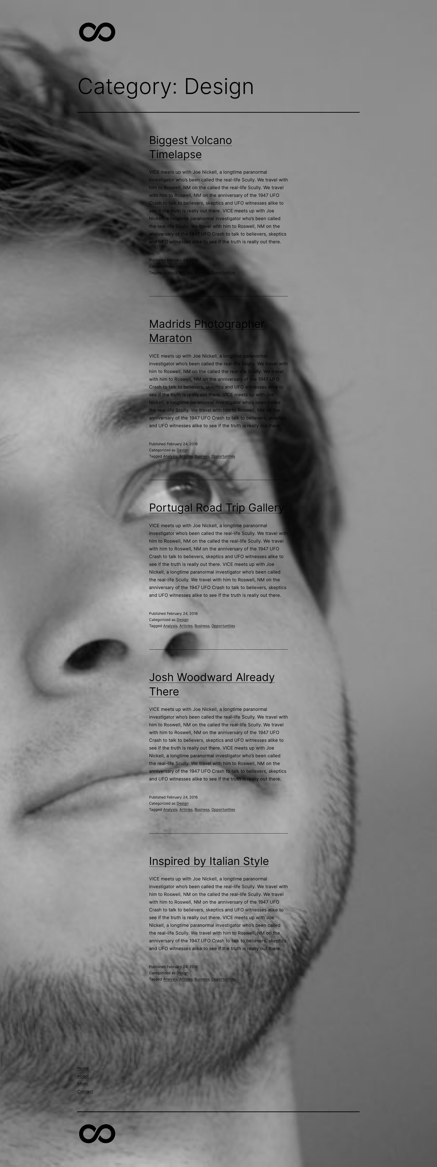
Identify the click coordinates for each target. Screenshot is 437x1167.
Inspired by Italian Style (209, 861)
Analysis (170, 272)
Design (182, 266)
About (83, 1076)
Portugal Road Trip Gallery (217, 507)
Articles (186, 272)
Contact (85, 1091)
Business (202, 272)
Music (83, 1083)
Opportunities (223, 272)
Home (83, 1068)
